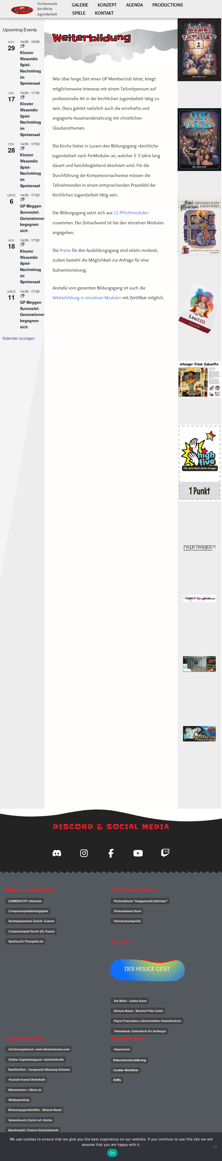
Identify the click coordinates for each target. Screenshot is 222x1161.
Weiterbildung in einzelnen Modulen (87, 297)
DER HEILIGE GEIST (147, 968)
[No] (215, 1146)
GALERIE (80, 5)
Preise (65, 250)
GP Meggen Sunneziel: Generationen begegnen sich (32, 218)
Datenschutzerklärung (129, 1060)
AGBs (117, 1080)
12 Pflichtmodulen (131, 212)
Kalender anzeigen (19, 338)
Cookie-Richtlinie (125, 1070)
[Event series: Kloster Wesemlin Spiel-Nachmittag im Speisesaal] (22, 46)
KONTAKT (104, 13)
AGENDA (134, 5)
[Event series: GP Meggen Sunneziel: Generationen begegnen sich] (22, 199)
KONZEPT (107, 5)
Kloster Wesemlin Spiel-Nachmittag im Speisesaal (30, 68)
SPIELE (79, 13)
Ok (112, 1153)
